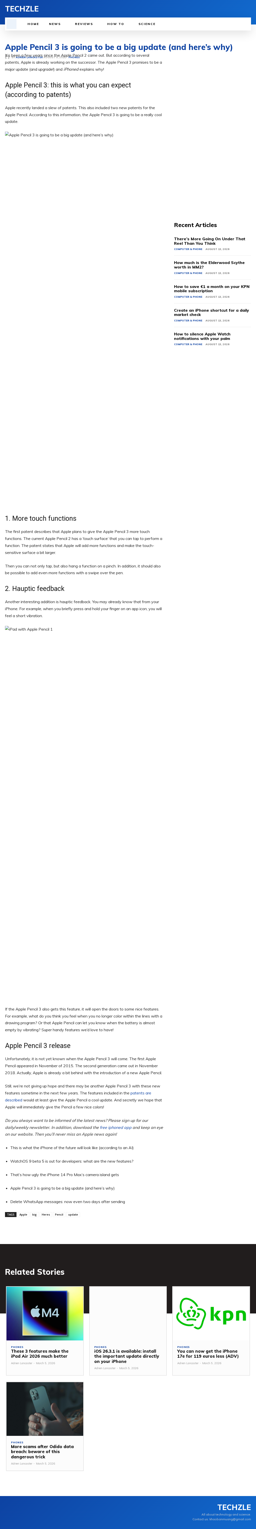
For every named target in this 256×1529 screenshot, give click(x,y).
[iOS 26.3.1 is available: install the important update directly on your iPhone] (128, 1313)
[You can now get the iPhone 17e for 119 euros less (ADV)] (211, 1313)
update (73, 1214)
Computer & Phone (188, 249)
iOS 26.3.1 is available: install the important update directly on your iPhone (126, 1356)
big (34, 1214)
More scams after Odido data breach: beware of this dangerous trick (42, 1451)
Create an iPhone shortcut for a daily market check (211, 312)
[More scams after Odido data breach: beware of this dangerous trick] (44, 1409)
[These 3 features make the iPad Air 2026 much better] (44, 1313)
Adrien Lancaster (21, 1363)
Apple (23, 1214)
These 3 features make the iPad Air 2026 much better (39, 1353)
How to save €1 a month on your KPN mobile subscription (212, 288)
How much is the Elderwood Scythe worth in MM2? (209, 264)
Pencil (59, 1214)
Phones (17, 1347)
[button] (11, 24)
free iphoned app (116, 1127)
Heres (46, 1214)
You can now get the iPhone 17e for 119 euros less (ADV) (208, 1353)
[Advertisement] (212, 127)
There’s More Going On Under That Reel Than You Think (209, 241)
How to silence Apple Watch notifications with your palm (202, 336)
